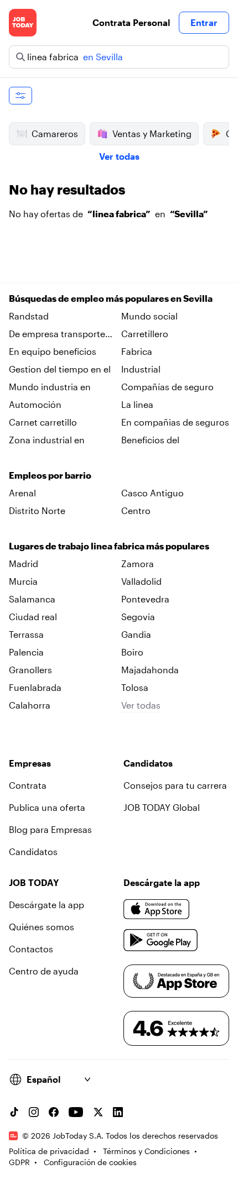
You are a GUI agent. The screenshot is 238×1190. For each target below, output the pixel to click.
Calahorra (29, 705)
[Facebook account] (54, 1112)
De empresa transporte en (57, 334)
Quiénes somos (41, 926)
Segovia (138, 616)
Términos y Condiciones (146, 1151)
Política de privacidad (49, 1151)
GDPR (19, 1162)
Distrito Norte (37, 510)
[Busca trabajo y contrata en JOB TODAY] (23, 22)
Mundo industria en (50, 386)
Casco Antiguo (152, 492)
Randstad (29, 316)
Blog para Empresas (50, 829)
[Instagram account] (34, 1112)
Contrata (27, 785)
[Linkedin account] (118, 1112)
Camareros (55, 133)
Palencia (26, 652)
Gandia (136, 634)
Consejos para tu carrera (175, 785)
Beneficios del (150, 439)
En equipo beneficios (52, 351)
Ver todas (119, 156)
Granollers (30, 669)
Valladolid (141, 581)
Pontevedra (145, 599)
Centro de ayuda (44, 971)
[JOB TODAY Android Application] (160, 940)
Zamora (137, 563)
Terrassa (26, 634)
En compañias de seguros (175, 422)
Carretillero (144, 333)
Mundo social (149, 316)
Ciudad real (33, 616)
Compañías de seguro (167, 386)
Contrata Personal (131, 22)
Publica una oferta (47, 807)
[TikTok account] (14, 1112)
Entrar (204, 22)
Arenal (22, 492)
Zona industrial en (47, 439)
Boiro (132, 652)
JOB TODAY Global (161, 807)
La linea (137, 404)
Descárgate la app (46, 904)
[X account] (98, 1112)
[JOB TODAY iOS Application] (156, 909)
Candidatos (33, 851)
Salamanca (32, 599)
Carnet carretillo (43, 422)
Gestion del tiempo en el (60, 369)
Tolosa (134, 687)
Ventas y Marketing (152, 133)
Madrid (23, 563)
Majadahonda (150, 669)
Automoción (35, 404)
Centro (136, 510)
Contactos (31, 948)
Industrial (141, 369)
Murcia (23, 581)
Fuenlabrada (35, 687)
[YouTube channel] (76, 1112)
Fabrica (136, 351)
